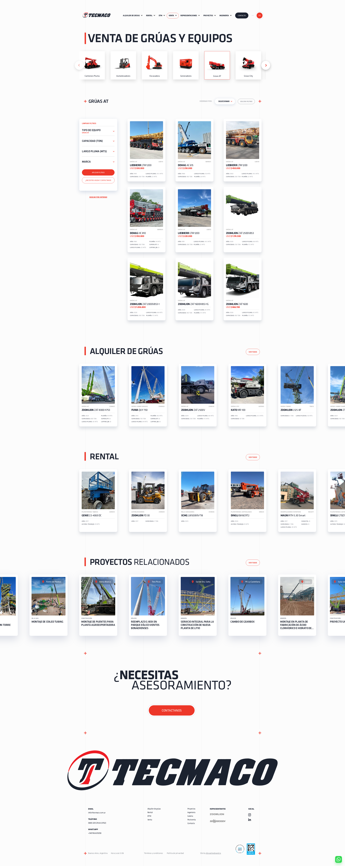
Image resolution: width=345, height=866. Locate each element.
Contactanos (172, 710)
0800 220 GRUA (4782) (97, 823)
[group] (92, 65)
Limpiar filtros (89, 124)
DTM (149, 816)
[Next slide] (265, 65)
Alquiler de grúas (154, 809)
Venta (149, 820)
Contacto (242, 16)
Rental (150, 813)
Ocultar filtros (246, 101)
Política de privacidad (175, 853)
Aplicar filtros (98, 172)
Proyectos (191, 809)
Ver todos (253, 352)
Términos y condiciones (153, 853)
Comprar (336, 844)
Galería (190, 816)
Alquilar (336, 852)
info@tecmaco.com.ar (97, 813)
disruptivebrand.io (213, 853)
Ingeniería (191, 813)
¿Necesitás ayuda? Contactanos (98, 180)
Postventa (191, 820)
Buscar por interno (98, 197)
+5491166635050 (94, 833)
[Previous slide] (79, 65)
